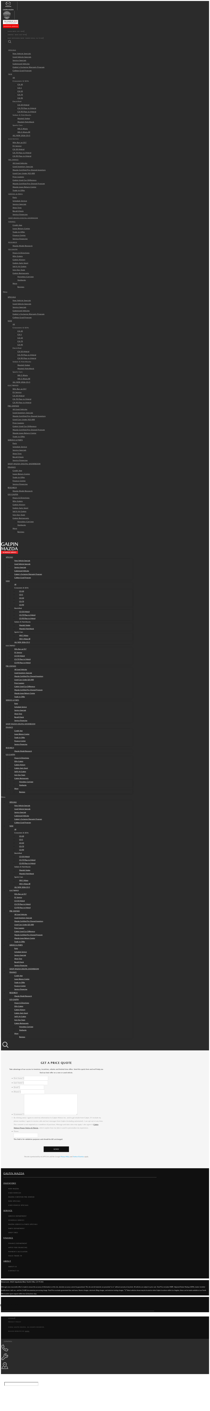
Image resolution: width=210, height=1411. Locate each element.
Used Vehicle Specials (22, 57)
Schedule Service (20, 201)
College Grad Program (22, 71)
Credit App (17, 225)
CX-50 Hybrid (23, 105)
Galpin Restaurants (21, 273)
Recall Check (18, 211)
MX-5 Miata (23, 129)
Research (12, 242)
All (14, 78)
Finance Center (19, 235)
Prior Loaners (18, 177)
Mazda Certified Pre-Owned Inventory (29, 170)
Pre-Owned (13, 160)
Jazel (27, 1331)
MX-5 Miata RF (24, 132)
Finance (12, 221)
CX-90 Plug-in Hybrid (27, 112)
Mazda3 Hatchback (26, 122)
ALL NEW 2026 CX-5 (21, 135)
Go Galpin (13, 249)
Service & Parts (15, 194)
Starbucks (22, 280)
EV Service (17, 146)
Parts (15, 197)
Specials (12, 50)
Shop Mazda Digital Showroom (23, 218)
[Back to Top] (70, 1372)
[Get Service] (5, 1360)
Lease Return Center (21, 229)
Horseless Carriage (26, 277)
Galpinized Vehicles (21, 64)
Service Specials (19, 60)
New (10, 74)
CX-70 (20, 95)
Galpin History (19, 260)
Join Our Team (19, 270)
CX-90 (20, 98)
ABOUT (7, 1261)
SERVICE (7, 1210)
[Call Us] (5, 1351)
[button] (11, 26)
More (15, 283)
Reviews (21, 287)
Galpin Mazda (13, 1173)
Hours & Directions (21, 253)
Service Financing (20, 214)
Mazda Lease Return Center (24, 187)
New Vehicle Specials (22, 54)
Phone (16, 1131)
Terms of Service (78, 1157)
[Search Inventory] (10, 43)
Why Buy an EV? (19, 142)
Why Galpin (18, 256)
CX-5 (20, 88)
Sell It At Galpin (19, 266)
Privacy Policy (65, 1157)
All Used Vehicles (20, 163)
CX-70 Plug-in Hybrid (27, 108)
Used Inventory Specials (23, 167)
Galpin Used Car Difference (24, 180)
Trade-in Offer (19, 190)
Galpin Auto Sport (20, 263)
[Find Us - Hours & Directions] (5, 1369)
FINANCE (8, 1238)
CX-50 (20, 91)
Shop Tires (17, 208)
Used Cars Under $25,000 (24, 173)
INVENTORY (9, 1183)
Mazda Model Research (23, 246)
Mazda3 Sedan (24, 118)
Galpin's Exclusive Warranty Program (28, 67)
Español (8, 1341)
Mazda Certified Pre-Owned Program (29, 184)
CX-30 (20, 84)
